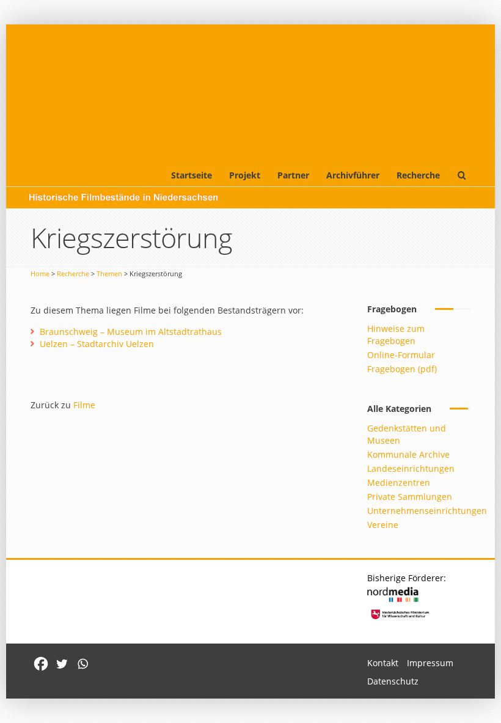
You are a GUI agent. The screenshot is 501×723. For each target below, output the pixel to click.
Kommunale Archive (408, 454)
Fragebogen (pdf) (402, 369)
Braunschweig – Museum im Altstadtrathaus (131, 331)
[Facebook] (41, 664)
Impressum (430, 663)
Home (40, 273)
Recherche (418, 175)
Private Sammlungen (409, 496)
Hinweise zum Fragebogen (396, 335)
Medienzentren (398, 482)
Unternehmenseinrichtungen (427, 510)
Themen (109, 273)
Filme (84, 405)
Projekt (244, 175)
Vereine (382, 524)
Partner (293, 175)
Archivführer (352, 175)
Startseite (191, 175)
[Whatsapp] (82, 664)
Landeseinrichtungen (411, 468)
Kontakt (382, 663)
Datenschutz (393, 681)
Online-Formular (401, 355)
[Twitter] (62, 664)
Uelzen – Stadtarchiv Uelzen (97, 344)
